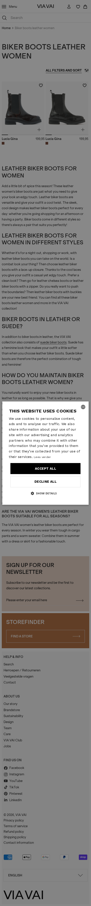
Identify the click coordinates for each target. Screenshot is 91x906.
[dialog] (45, 453)
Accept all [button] (45, 469)
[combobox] (83, 407)
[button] (45, 493)
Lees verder (42, 457)
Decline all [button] (45, 482)
